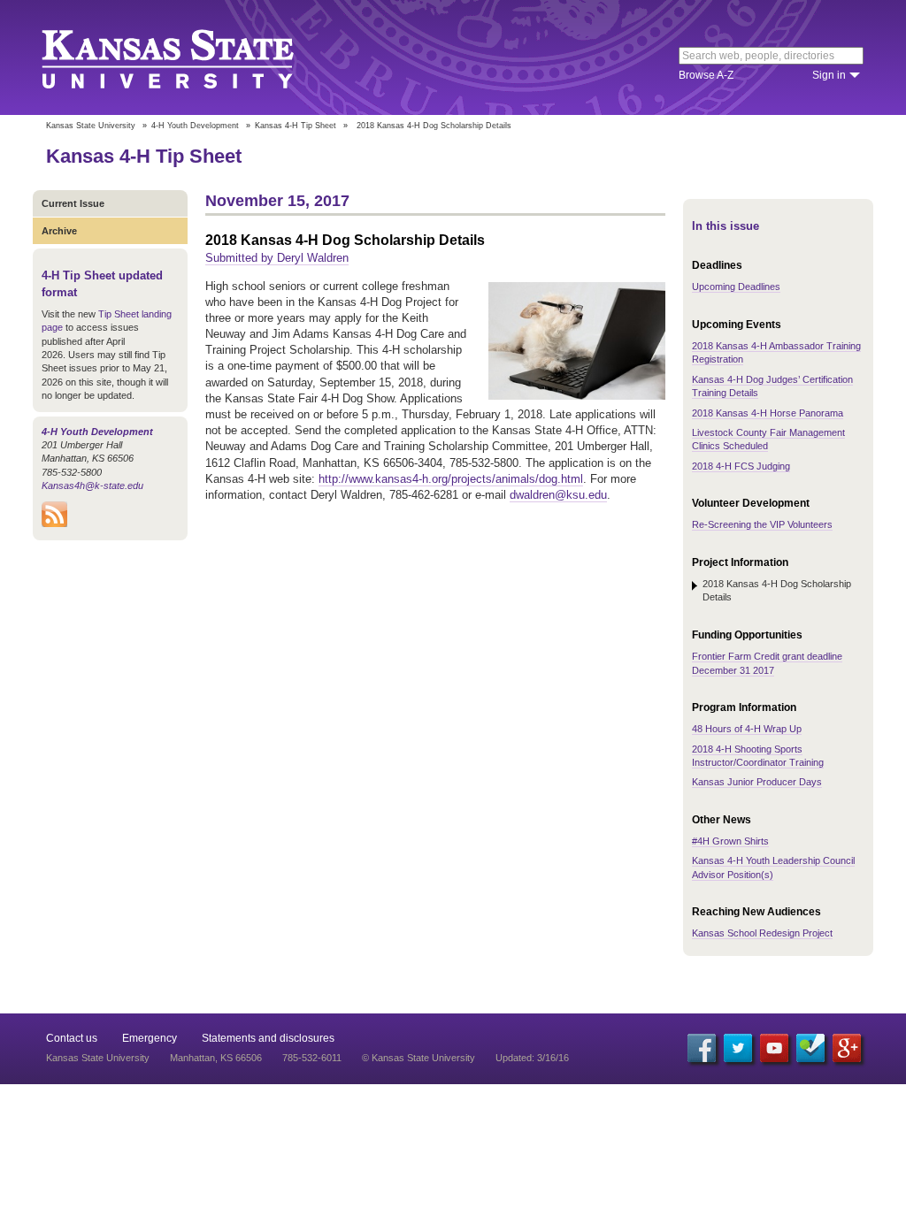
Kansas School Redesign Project (762, 933)
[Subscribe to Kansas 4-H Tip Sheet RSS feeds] (54, 523)
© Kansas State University (418, 1057)
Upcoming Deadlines (736, 286)
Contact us (71, 1038)
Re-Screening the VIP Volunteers (762, 524)
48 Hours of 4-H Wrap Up (747, 728)
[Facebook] (701, 1048)
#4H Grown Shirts (730, 841)
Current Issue (73, 203)
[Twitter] (738, 1048)
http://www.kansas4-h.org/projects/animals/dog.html (451, 478)
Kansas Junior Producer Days (757, 781)
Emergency (149, 1038)
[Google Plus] (847, 1048)
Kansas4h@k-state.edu (92, 485)
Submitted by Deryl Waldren (277, 257)
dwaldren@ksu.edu (558, 494)
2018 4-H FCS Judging (741, 466)
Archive (59, 231)
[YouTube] (774, 1048)
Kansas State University (189, 57)
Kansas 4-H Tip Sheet (295, 125)
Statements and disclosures (268, 1038)
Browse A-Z (706, 75)
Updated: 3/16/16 (532, 1057)
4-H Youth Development (195, 125)
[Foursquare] (810, 1048)
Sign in (829, 75)
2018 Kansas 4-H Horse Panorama (767, 413)
